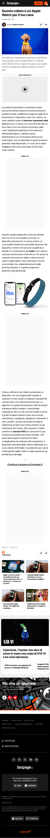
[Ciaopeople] (25, 831)
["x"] (20, 698)
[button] (46, 24)
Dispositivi (5, 547)
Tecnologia (14, 547)
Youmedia (5, 720)
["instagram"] (10, 698)
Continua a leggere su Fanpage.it (25, 464)
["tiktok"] (4, 698)
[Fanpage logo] (13, 3)
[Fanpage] (25, 767)
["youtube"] (15, 698)
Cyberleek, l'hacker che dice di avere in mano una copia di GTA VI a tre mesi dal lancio (24, 653)
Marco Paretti (18, 25)
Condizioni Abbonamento (24, 724)
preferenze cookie (8, 728)
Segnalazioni (16, 720)
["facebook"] (26, 698)
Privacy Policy (29, 720)
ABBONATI (38, 3)
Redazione (39, 724)
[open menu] (2, 3)
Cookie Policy (7, 724)
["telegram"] (31, 698)
